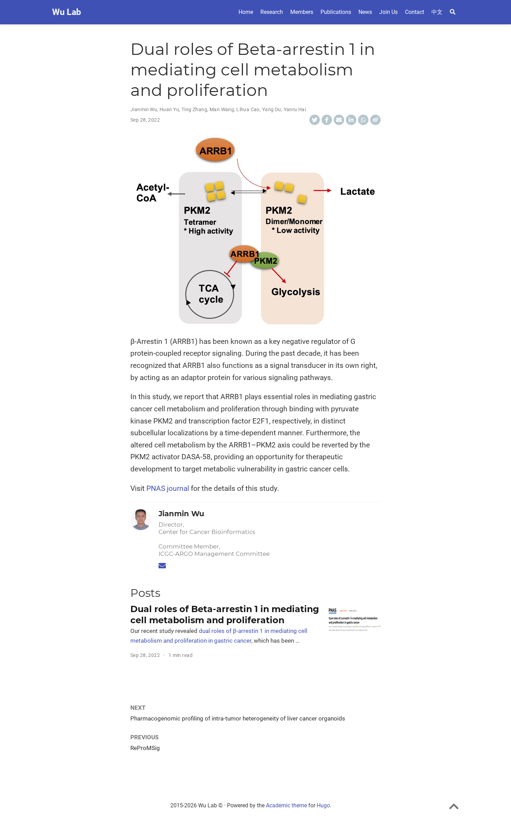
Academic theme (286, 805)
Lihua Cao (248, 109)
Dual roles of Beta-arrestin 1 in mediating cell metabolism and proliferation (224, 614)
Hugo (323, 805)
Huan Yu (169, 109)
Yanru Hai (295, 109)
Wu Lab (66, 12)
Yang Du (271, 109)
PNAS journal (167, 488)
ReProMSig (145, 747)
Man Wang (222, 109)
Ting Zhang (194, 109)
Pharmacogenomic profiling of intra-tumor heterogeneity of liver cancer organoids (237, 718)
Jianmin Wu (143, 109)
